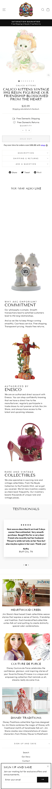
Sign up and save (25, 744)
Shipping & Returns (26, 158)
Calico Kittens (26, 85)
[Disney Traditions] (26, 700)
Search (26, 752)
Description (26, 153)
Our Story (26, 756)
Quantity (26, 126)
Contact (26, 761)
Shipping (16, 109)
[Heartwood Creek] (26, 592)
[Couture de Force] (26, 646)
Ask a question (26, 164)
